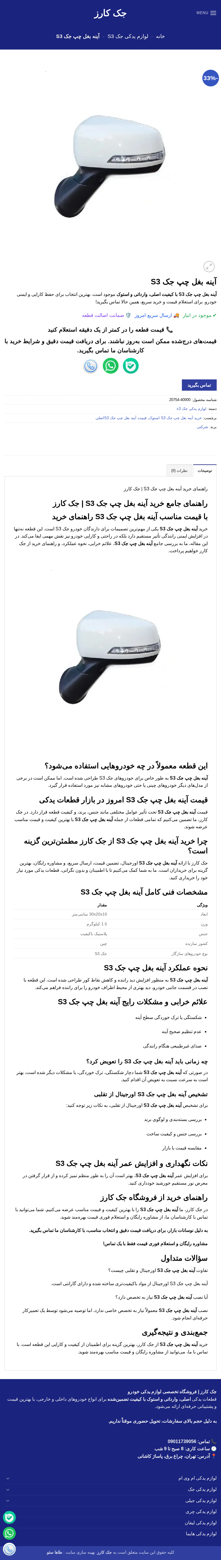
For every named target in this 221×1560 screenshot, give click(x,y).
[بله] (9, 1517)
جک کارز (110, 13)
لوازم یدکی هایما (201, 1533)
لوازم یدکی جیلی (201, 1500)
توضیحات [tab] (205, 470)
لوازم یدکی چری (201, 1511)
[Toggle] (7, 1478)
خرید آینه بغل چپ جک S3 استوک (175, 418)
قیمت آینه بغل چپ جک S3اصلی (121, 418)
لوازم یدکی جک (202, 1489)
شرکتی (202, 427)
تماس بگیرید (199, 385)
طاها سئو (54, 1552)
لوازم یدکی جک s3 (128, 36)
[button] (207, 13)
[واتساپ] (9, 1533)
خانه (160, 36)
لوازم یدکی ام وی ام (197, 1478)
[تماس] (9, 1549)
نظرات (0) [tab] (179, 470)
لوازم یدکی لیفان (201, 1522)
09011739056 (182, 1441)
